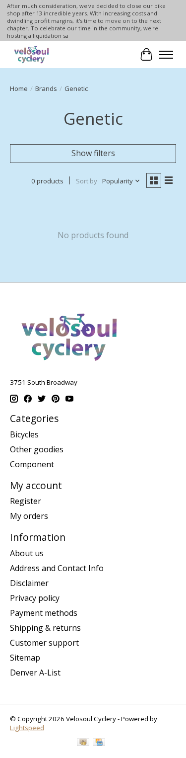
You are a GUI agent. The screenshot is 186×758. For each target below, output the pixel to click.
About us (27, 553)
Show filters (93, 153)
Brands (46, 88)
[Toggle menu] (166, 55)
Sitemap (25, 657)
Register (25, 501)
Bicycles (24, 434)
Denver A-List (35, 672)
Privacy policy (35, 597)
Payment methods (43, 612)
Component (32, 464)
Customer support (44, 642)
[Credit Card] (99, 743)
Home (19, 88)
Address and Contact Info (57, 568)
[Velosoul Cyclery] (32, 54)
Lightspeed (27, 727)
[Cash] (83, 743)
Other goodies (36, 449)
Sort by (86, 180)
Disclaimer (29, 583)
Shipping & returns (45, 627)
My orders (29, 515)
